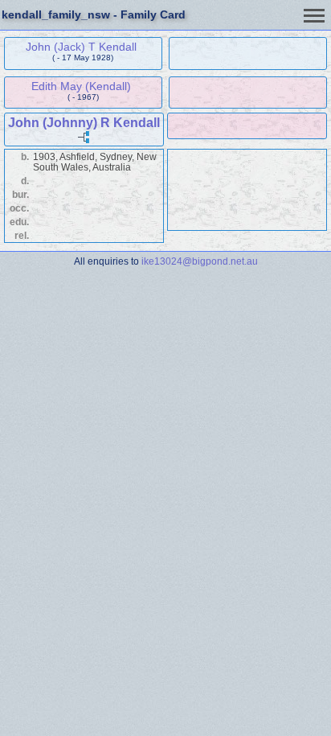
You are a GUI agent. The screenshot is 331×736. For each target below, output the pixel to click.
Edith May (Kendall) (81, 86)
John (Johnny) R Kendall (84, 123)
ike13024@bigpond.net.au (199, 261)
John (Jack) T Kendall (81, 46)
